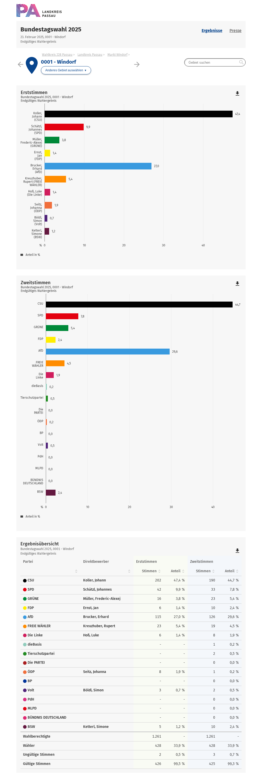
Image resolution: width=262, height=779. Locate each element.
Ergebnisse (212, 30)
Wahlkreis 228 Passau (57, 54)
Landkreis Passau (90, 54)
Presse (236, 30)
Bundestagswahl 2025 (50, 29)
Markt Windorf (117, 54)
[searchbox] (215, 62)
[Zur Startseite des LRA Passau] (73, 10)
